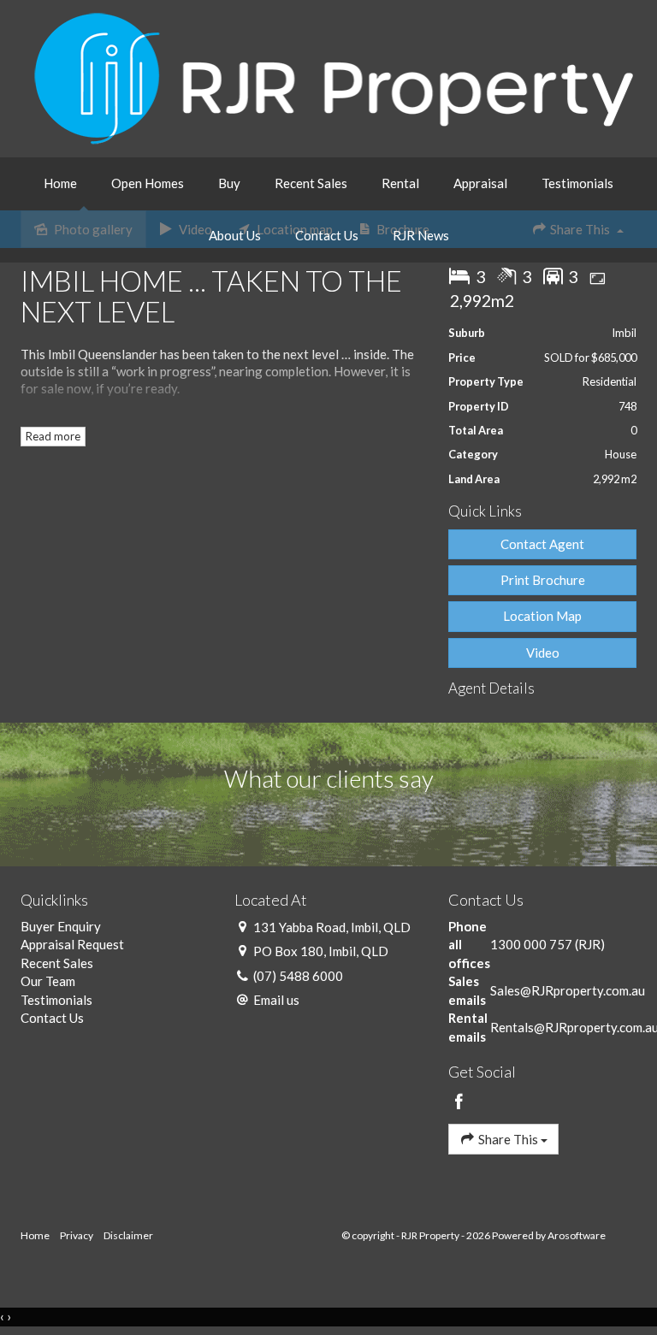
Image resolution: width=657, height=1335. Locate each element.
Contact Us (326, 235)
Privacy (76, 1235)
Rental (400, 183)
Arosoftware (577, 1235)
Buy (229, 183)
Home (60, 183)
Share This (508, 1139)
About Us (235, 235)
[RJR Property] (333, 77)
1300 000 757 (531, 944)
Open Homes (147, 183)
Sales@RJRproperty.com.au (567, 990)
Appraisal (480, 183)
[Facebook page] (459, 1102)
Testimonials (577, 183)
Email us (276, 999)
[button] (542, 580)
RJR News (421, 235)
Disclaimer (128, 1235)
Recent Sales (311, 183)
